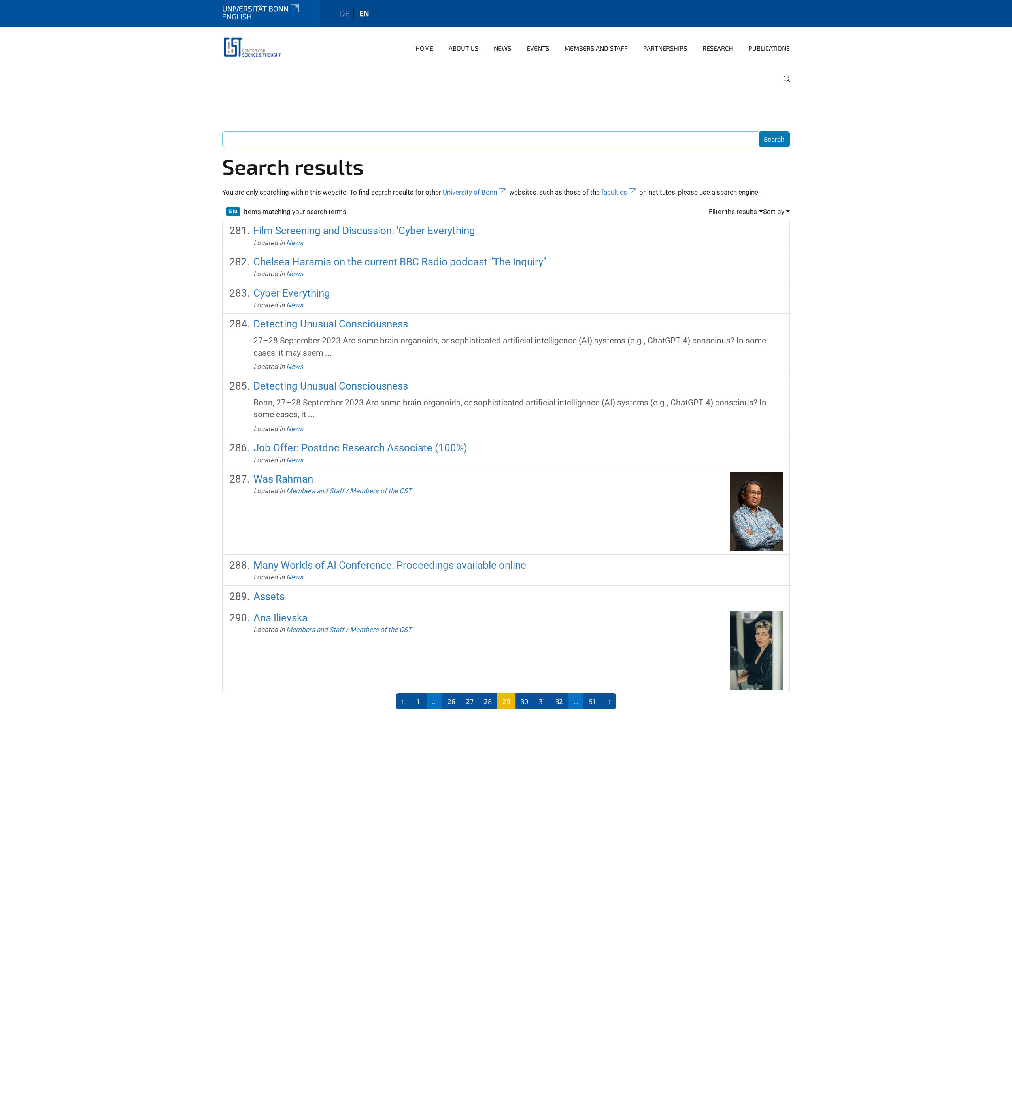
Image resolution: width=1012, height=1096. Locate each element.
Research (717, 48)
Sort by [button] (773, 212)
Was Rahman (283, 479)
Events (538, 48)
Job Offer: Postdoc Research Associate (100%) (360, 448)
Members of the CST (381, 491)
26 (451, 701)
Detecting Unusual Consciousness (330, 324)
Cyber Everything (291, 293)
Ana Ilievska (280, 618)
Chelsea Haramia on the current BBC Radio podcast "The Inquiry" (399, 262)
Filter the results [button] (733, 212)
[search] (783, 84)
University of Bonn (470, 192)
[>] (608, 701)
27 (470, 701)
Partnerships (665, 48)
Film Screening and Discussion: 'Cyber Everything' (365, 231)
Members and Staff (596, 48)
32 (559, 701)
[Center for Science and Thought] (253, 47)
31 (542, 701)
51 (592, 701)
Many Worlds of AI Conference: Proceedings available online (389, 565)
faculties (614, 192)
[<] (404, 701)
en (364, 13)
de (344, 13)
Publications (769, 48)
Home (424, 48)
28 (488, 701)
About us (463, 48)
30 (524, 701)
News (502, 48)
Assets (269, 596)
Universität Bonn (255, 8)
